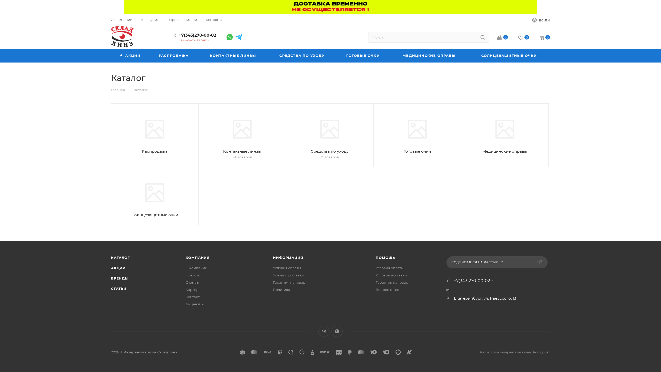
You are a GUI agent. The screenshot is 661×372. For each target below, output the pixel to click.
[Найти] (482, 37)
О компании (196, 268)
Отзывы (192, 282)
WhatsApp (337, 331)
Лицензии (195, 304)
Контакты (194, 297)
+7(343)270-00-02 (197, 35)
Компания (198, 257)
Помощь (385, 257)
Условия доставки (288, 275)
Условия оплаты (287, 268)
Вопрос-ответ (387, 290)
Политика (281, 290)
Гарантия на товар (289, 282)
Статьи (119, 288)
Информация (288, 257)
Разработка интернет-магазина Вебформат (515, 352)
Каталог (120, 257)
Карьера (193, 290)
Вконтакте (323, 331)
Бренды (120, 278)
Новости (193, 275)
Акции (118, 268)
